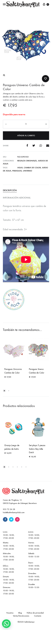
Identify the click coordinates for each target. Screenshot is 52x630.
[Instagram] (17, 519)
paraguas (17, 171)
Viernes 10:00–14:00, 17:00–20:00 (34, 545)
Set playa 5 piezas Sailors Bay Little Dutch (37, 449)
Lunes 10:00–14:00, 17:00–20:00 (8, 535)
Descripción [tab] (10, 190)
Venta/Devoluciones (21, 616)
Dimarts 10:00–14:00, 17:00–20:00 (8, 579)
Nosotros (9, 613)
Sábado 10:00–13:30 (33, 555)
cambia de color (32, 167)
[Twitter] (11, 519)
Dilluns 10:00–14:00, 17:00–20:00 (8, 569)
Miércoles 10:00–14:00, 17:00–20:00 (8, 556)
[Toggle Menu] (4, 4)
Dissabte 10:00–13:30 (33, 586)
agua (20, 167)
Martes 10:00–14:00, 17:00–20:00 (8, 545)
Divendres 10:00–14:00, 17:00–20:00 (34, 576)
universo (27, 171)
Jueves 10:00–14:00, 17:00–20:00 (34, 535)
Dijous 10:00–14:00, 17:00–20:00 (34, 565)
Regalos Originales (27, 160)
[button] (4, 75)
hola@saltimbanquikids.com (14, 512)
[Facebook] (5, 519)
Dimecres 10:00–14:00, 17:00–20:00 (8, 590)
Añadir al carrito (26, 135)
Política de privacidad (35, 613)
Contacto (37, 616)
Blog (20, 613)
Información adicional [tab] (16, 197)
